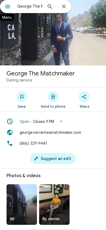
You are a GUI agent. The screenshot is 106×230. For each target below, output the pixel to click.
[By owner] (54, 204)
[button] (53, 121)
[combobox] (29, 6)
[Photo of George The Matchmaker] (53, 32)
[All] (22, 204)
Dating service (19, 80)
